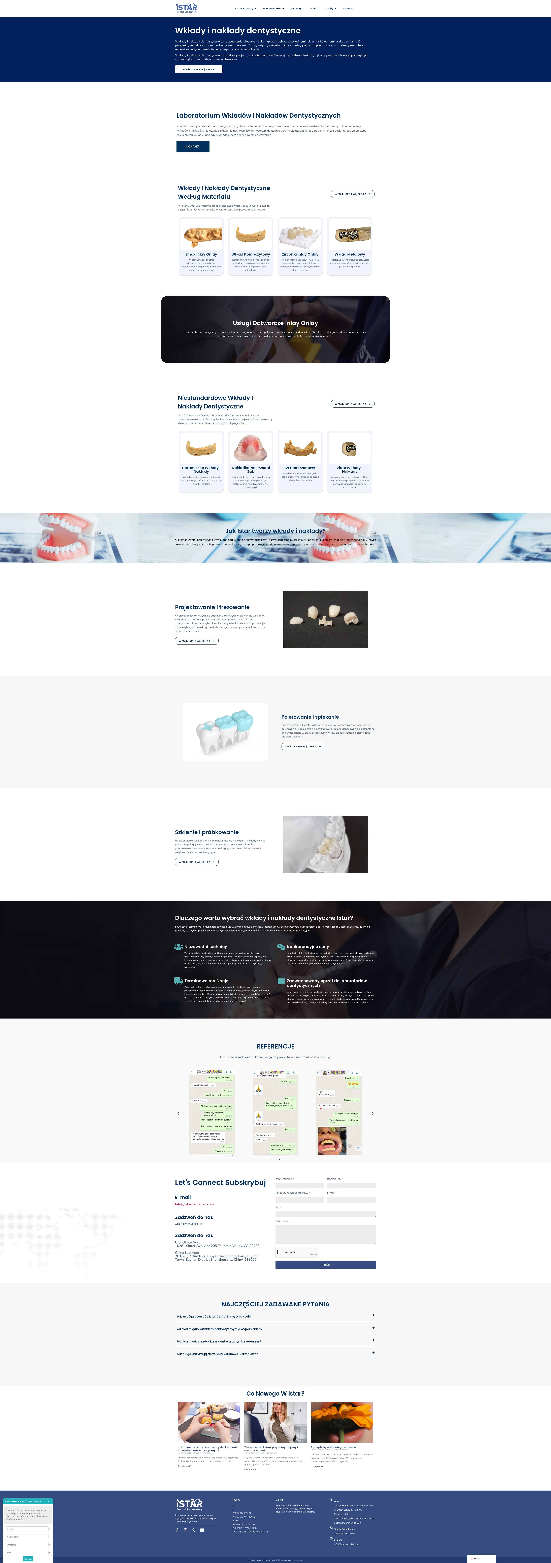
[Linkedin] (202, 1530)
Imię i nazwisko (284, 1178)
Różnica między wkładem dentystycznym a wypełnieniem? (219, 1329)
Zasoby (328, 8)
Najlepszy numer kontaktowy (292, 1193)
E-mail (331, 1193)
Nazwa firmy (334, 1178)
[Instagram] (185, 1530)
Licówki (313, 8)
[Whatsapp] (194, 1530)
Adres (279, 1207)
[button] (178, 1113)
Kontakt (348, 8)
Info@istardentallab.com (194, 1204)
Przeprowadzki (272, 8)
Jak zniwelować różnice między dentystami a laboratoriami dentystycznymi (208, 1448)
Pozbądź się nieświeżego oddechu (333, 1447)
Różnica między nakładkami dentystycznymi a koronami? (218, 1341)
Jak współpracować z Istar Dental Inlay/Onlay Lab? (214, 1317)
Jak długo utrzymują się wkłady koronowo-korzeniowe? (217, 1354)
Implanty (296, 8)
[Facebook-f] (177, 1530)
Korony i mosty (244, 8)
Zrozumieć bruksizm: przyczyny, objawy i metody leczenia (271, 1448)
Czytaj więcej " (184, 1466)
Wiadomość (282, 1221)
